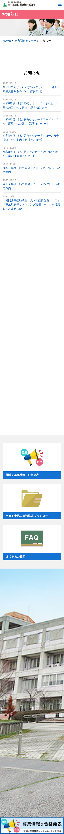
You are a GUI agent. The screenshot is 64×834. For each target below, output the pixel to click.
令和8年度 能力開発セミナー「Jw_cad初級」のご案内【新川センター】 (32, 152)
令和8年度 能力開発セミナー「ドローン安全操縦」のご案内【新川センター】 (31, 135)
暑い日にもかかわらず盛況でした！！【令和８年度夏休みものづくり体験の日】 (31, 87)
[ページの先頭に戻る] (57, 811)
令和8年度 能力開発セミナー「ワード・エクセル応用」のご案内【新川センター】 (31, 119)
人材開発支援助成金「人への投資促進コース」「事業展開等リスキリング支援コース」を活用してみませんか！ (31, 202)
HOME (7, 40)
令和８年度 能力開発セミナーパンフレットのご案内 (31, 168)
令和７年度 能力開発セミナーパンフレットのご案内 (31, 184)
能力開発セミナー (25, 40)
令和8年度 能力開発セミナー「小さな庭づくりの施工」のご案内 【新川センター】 (31, 103)
